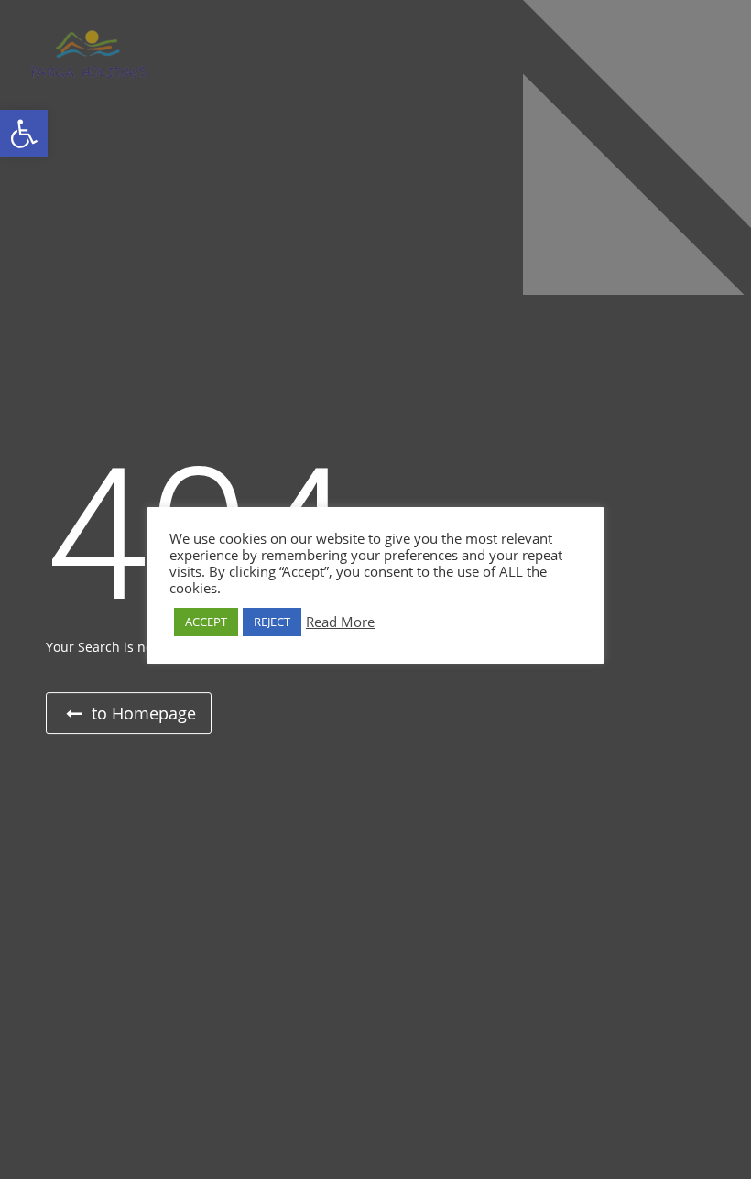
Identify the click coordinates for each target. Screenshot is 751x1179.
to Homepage (141, 713)
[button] (24, 133)
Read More (340, 621)
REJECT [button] (272, 621)
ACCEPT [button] (206, 621)
